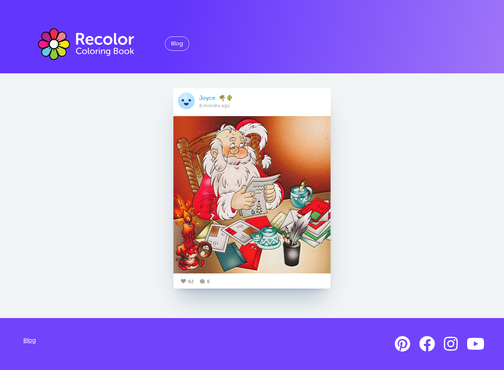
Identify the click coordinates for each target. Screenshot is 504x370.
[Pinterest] (402, 344)
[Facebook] (427, 344)
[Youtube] (475, 344)
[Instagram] (451, 344)
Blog (177, 43)
